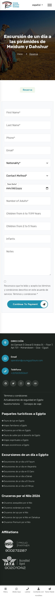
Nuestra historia (12, 404)
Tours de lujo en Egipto (13, 421)
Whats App (16, 592)
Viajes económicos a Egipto (16, 445)
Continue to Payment (25, 304)
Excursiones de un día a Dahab (17, 476)
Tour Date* (12, 184)
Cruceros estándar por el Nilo (16, 508)
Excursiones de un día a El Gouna (18, 481)
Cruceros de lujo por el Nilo (15, 512)
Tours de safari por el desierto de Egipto (21, 435)
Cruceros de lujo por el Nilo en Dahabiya (21, 517)
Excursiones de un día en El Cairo (18, 471)
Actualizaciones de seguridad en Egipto (23, 400)
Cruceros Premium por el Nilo (16, 522)
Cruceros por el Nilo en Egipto (17, 430)
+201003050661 (19, 373)
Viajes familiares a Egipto (15, 425)
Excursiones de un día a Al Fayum (19, 462)
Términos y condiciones (15, 395)
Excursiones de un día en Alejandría (19, 467)
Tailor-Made (49, 592)
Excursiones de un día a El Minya (18, 486)
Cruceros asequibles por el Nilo (17, 503)
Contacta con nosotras (38, 593)
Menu (5, 592)
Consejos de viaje (32, 404)
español (36, 5)
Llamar (27, 592)
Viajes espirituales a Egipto (15, 440)
